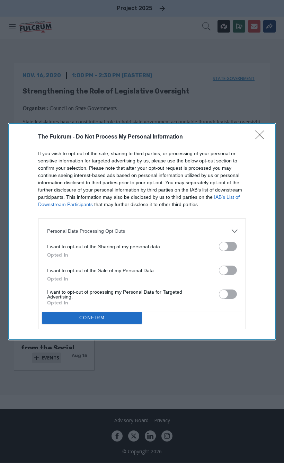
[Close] (261, 137)
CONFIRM (92, 317)
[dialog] (142, 232)
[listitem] (142, 231)
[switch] (228, 246)
